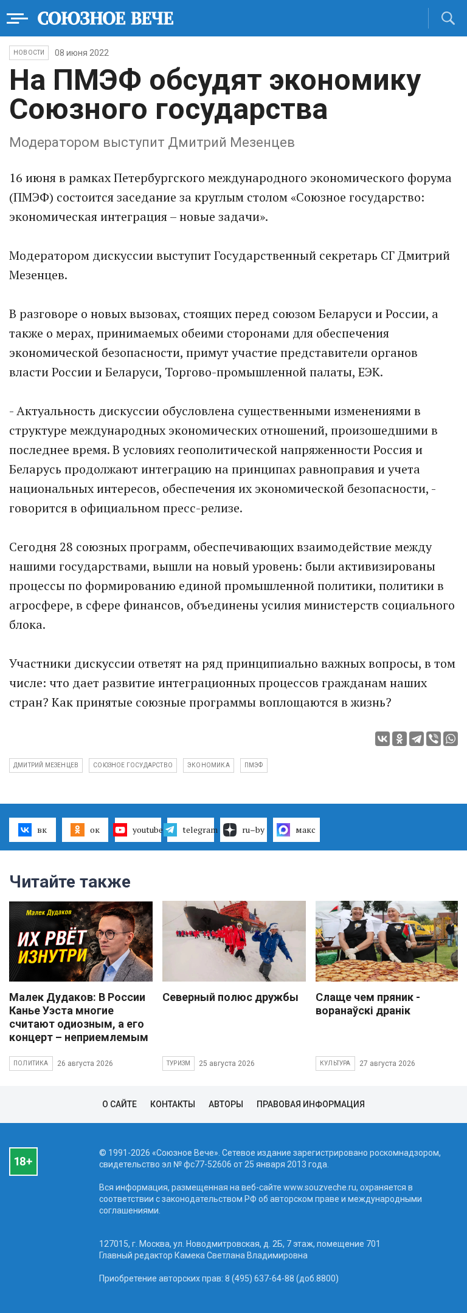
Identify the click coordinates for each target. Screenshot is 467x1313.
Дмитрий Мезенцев (45, 765)
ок (95, 829)
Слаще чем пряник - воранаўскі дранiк (368, 1004)
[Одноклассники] (399, 738)
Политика (31, 1063)
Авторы (226, 1104)
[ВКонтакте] (382, 738)
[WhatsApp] (450, 738)
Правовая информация (311, 1104)
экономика (208, 765)
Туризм (178, 1063)
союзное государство (133, 765)
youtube (147, 829)
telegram (198, 829)
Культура (335, 1063)
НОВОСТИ (28, 52)
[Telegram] (416, 738)
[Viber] (433, 738)
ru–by (253, 829)
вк (42, 829)
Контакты (172, 1104)
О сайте (119, 1104)
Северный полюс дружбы (230, 997)
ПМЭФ (253, 765)
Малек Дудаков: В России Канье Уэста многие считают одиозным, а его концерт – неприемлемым (78, 1017)
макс (306, 829)
